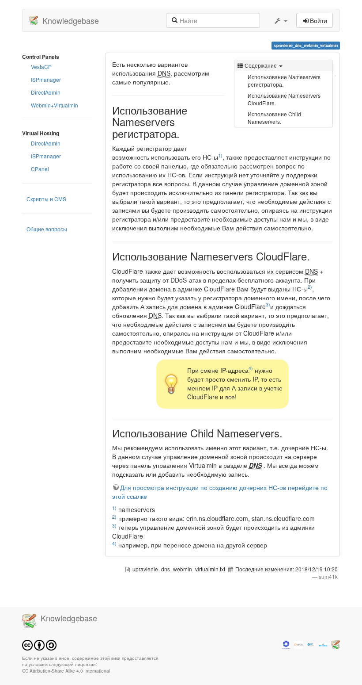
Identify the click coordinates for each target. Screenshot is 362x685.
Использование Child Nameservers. (274, 117)
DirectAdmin (45, 92)
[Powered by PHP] (298, 643)
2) (310, 286)
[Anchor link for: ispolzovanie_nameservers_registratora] (185, 133)
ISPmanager (46, 79)
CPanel (40, 168)
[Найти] (174, 19)
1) (220, 155)
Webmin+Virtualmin (54, 105)
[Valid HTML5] (310, 643)
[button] (280, 20)
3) (268, 304)
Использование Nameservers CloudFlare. (284, 99)
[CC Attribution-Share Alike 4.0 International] (39, 644)
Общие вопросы (46, 229)
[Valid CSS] (323, 643)
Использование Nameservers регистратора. (284, 80)
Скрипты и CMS (46, 199)
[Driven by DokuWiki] (335, 643)
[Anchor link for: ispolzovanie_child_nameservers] (288, 432)
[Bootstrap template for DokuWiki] (286, 643)
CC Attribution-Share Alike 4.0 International (66, 670)
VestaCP (41, 66)
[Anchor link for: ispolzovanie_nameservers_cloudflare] (315, 255)
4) (251, 368)
